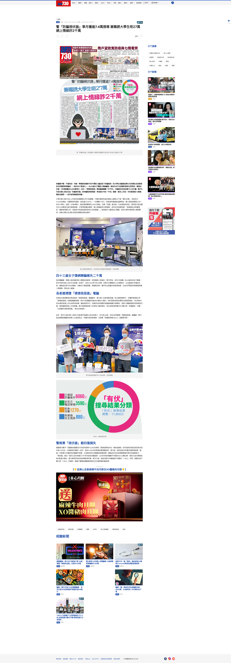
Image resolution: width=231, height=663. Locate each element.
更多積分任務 (125, 651)
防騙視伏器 (61, 529)
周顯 (173, 65)
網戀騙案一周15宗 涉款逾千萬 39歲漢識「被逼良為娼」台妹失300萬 (69, 562)
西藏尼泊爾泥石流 (155, 53)
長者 (124, 529)
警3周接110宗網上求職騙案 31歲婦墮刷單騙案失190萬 (99, 562)
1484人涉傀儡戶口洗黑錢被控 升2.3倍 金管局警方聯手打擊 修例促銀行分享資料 (70, 617)
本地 (58, 22)
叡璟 (167, 61)
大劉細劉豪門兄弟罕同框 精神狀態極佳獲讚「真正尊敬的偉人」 (161, 195)
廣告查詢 (58, 659)
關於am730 (73, 659)
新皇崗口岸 (161, 57)
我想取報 (65, 659)
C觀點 (160, 61)
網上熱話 (152, 61)
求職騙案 (79, 529)
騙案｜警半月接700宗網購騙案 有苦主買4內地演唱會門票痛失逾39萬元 (70, 589)
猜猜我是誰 (116, 529)
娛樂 (150, 124)
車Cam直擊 (167, 53)
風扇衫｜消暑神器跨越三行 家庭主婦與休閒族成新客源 (161, 95)
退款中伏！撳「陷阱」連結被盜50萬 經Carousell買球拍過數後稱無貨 (129, 562)
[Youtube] (173, 658)
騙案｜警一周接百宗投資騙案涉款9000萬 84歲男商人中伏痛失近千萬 (128, 589)
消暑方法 (152, 65)
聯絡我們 (80, 659)
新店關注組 (171, 57)
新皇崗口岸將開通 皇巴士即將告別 (159, 144)
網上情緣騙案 (104, 529)
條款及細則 (117, 659)
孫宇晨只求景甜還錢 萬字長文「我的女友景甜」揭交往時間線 (161, 120)
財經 (150, 99)
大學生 (95, 529)
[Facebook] (165, 658)
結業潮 (151, 57)
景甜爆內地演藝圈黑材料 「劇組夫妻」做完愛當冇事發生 (161, 168)
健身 (160, 65)
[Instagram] (169, 658)
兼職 (88, 529)
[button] (147, 2)
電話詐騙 (70, 529)
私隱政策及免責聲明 (106, 659)
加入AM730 (95, 659)
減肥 (166, 65)
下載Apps (87, 659)
